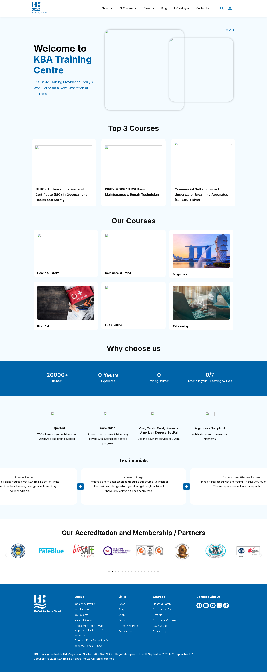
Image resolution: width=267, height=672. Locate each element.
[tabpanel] (133, 70)
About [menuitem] (105, 8)
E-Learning (180, 326)
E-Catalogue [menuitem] (181, 8)
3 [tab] (233, 30)
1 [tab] (227, 30)
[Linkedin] (206, 605)
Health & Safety (48, 273)
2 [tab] (230, 30)
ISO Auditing (113, 325)
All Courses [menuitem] (126, 8)
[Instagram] (219, 605)
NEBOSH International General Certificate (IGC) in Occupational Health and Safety (61, 194)
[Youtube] (213, 605)
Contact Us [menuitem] (202, 8)
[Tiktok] (226, 605)
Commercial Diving (118, 273)
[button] (6, 555)
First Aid (43, 326)
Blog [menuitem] (164, 8)
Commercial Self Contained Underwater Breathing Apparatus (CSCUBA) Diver (201, 194)
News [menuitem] (147, 8)
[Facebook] (199, 605)
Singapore (180, 274)
